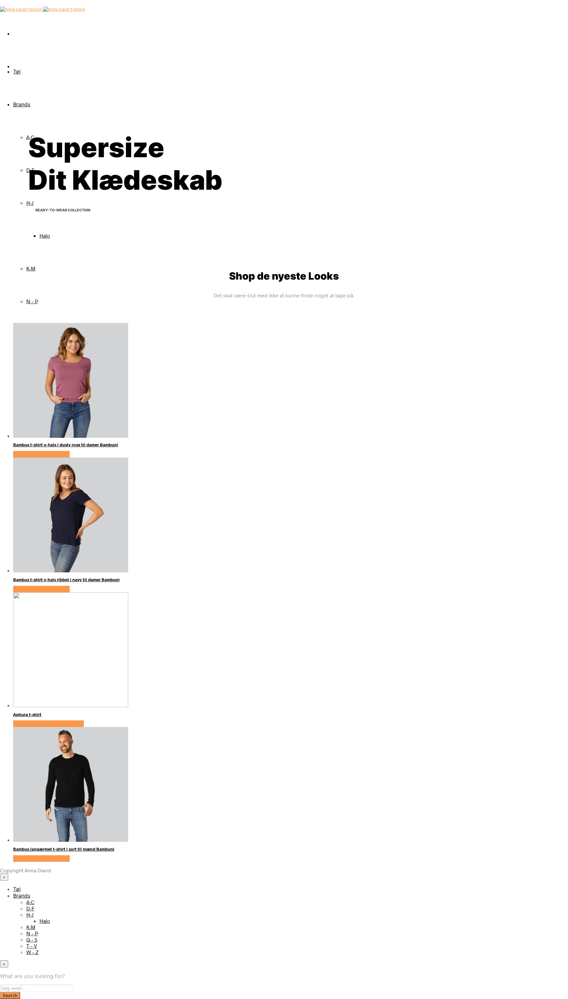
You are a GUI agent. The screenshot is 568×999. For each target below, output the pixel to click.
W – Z (32, 952)
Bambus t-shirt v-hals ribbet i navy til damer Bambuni (66, 579)
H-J (30, 203)
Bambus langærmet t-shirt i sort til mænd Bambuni (63, 849)
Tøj (17, 71)
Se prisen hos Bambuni (41, 454)
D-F (30, 908)
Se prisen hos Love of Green (48, 723)
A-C (30, 902)
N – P (32, 301)
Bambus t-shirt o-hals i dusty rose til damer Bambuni (65, 444)
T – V (31, 946)
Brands (21, 104)
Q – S (31, 939)
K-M (31, 268)
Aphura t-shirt (27, 714)
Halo (44, 235)
